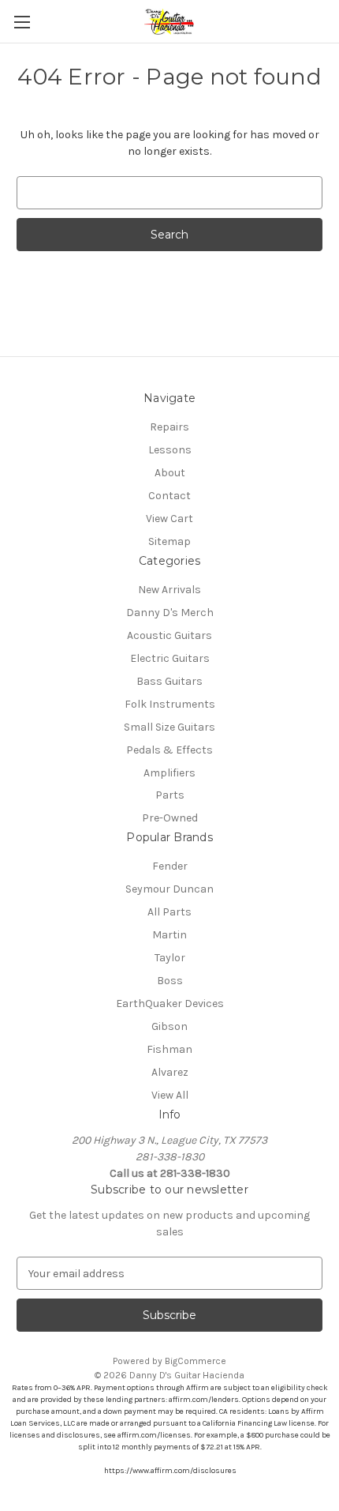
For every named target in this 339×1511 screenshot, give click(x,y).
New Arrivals (169, 589)
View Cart (169, 518)
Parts (169, 795)
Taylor (170, 957)
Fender (170, 866)
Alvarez (169, 1072)
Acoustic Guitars (169, 635)
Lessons (170, 450)
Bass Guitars (169, 681)
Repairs (169, 427)
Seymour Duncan (169, 889)
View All (169, 1095)
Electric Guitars (170, 658)
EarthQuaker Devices (170, 1003)
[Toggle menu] (21, 21)
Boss (170, 980)
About (170, 472)
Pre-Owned (170, 818)
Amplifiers (169, 773)
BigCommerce (195, 1360)
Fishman (169, 1049)
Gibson (169, 1026)
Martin (169, 935)
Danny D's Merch (170, 612)
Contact (169, 495)
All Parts (169, 912)
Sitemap (169, 541)
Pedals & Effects (169, 750)
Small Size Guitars (169, 727)
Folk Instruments (170, 704)
